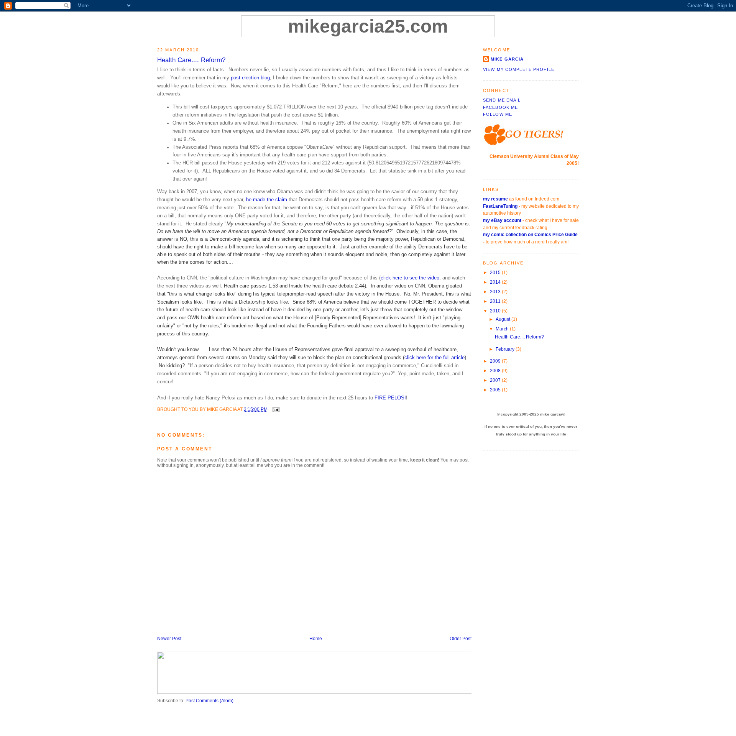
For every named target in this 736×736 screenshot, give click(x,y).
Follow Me (497, 114)
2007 (496, 380)
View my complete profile (518, 69)
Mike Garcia (507, 59)
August (503, 319)
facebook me (500, 107)
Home (315, 638)
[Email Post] (275, 409)
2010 (496, 311)
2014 (496, 282)
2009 (496, 361)
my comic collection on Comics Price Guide (530, 234)
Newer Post (169, 638)
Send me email (502, 100)
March (503, 329)
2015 (496, 272)
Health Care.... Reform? (191, 60)
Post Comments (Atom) (209, 700)
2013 (496, 291)
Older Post (461, 638)
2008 (496, 370)
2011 (496, 301)
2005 (496, 390)
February (506, 349)
